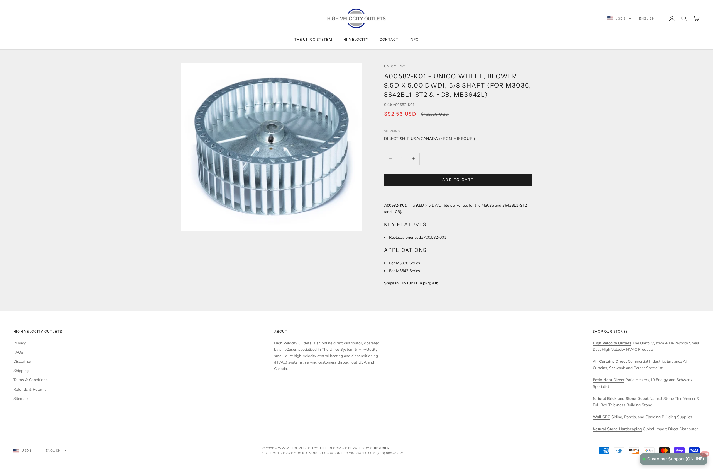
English (647, 18)
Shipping (21, 370)
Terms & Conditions (30, 380)
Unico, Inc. (395, 66)
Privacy (19, 343)
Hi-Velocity (355, 39)
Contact (389, 39)
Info (414, 39)
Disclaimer (22, 361)
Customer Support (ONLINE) (677, 457)
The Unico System (313, 39)
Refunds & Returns (30, 389)
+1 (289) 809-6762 (388, 453)
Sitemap (20, 398)
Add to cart (458, 179)
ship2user (287, 349)
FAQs (18, 352)
